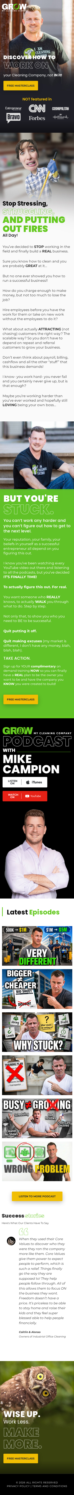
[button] (27, 1356)
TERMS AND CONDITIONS (49, 1486)
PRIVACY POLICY (18, 1486)
